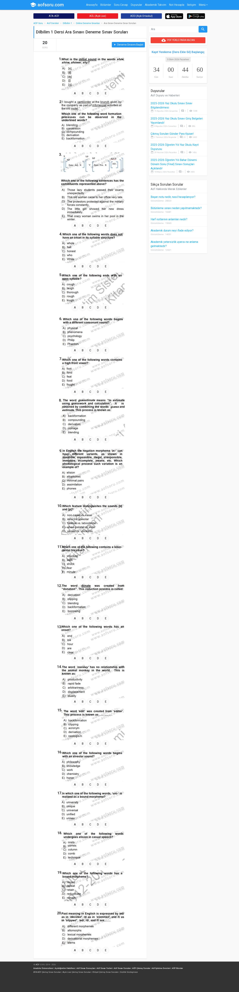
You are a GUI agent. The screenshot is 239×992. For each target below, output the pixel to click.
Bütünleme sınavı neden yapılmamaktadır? (176, 208)
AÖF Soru (38, 23)
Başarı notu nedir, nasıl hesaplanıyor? (173, 197)
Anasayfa (91, 4)
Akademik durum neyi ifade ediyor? (172, 230)
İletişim (191, 4)
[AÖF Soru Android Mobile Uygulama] (196, 15)
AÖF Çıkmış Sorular (141, 968)
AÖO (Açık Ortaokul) (141, 16)
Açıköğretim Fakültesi (65, 968)
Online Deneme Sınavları (88, 23)
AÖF (37, 964)
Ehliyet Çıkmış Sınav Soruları (105, 972)
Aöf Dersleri (53, 23)
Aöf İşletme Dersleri (161, 968)
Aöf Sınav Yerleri (104, 968)
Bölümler (105, 4)
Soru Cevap (121, 4)
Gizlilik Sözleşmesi (129, 972)
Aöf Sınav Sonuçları (86, 968)
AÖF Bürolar (177, 968)
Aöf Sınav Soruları (122, 968)
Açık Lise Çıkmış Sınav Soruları (77, 972)
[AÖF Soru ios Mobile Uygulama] (174, 16)
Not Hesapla (176, 4)
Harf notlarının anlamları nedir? (169, 219)
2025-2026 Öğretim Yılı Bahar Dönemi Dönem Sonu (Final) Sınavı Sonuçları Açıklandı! (174, 164)
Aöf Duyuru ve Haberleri (165, 95)
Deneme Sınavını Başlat (128, 44)
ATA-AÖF (54, 16)
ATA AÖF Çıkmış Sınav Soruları (47, 972)
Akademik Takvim (155, 4)
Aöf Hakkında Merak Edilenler (169, 189)
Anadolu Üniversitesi (43, 968)
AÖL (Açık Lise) (97, 16)
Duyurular (136, 4)
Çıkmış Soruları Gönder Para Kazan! (172, 133)
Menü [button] (202, 4)
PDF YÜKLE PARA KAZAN (178, 40)
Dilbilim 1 (67, 23)
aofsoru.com (47, 5)
